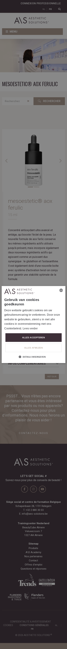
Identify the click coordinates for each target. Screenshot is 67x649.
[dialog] (33, 324)
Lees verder (30, 328)
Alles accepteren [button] (33, 337)
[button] (33, 357)
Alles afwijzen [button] (33, 348)
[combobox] (61, 290)
